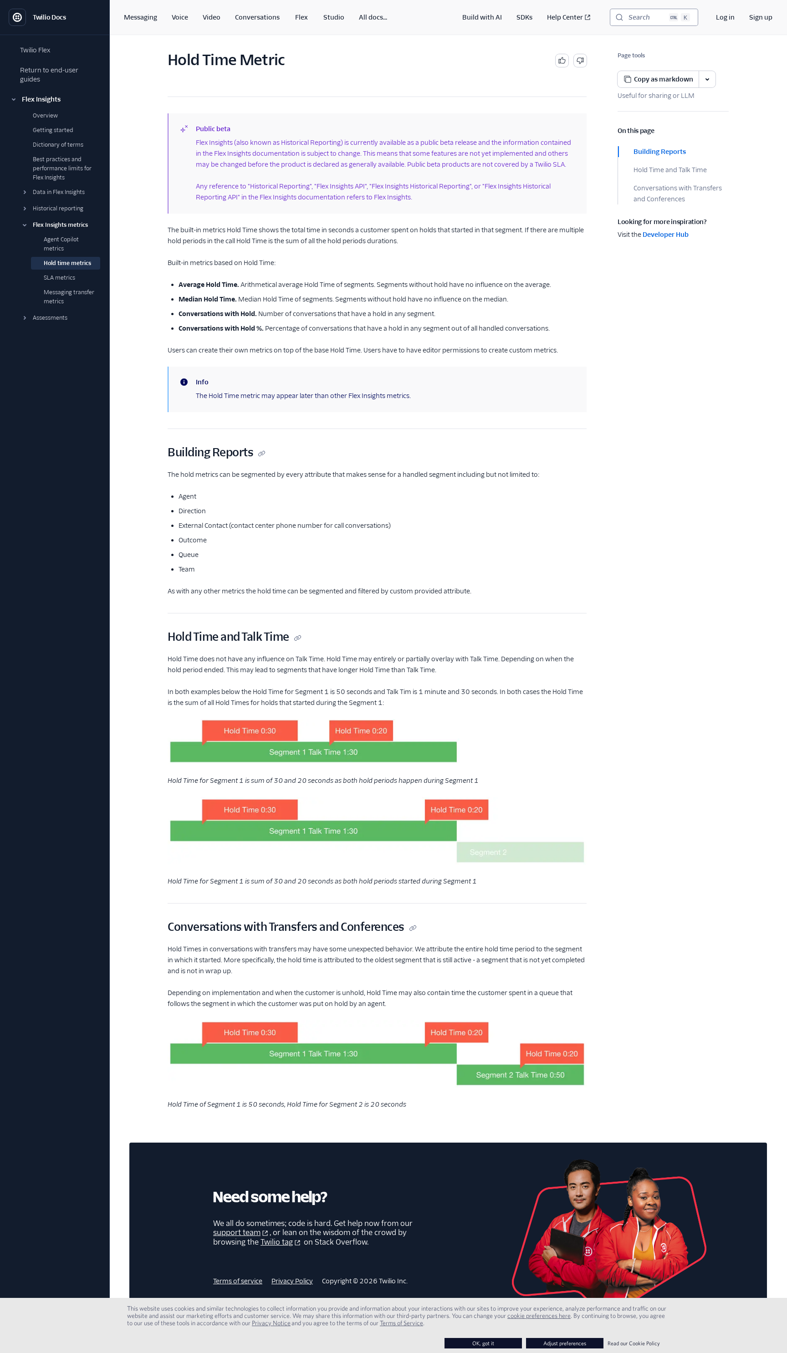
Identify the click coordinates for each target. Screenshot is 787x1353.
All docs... (373, 17)
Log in (725, 17)
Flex (301, 17)
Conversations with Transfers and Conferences (678, 193)
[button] (54, 99)
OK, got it (483, 1343)
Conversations (257, 17)
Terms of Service (401, 1323)
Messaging (140, 17)
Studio (333, 17)
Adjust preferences (564, 1343)
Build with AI (482, 17)
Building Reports (660, 152)
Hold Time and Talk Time (670, 170)
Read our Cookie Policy (634, 1343)
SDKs (524, 17)
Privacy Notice (271, 1323)
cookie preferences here (539, 1315)
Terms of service (237, 1281)
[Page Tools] (707, 79)
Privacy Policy (292, 1281)
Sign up (760, 17)
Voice (180, 17)
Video (211, 17)
